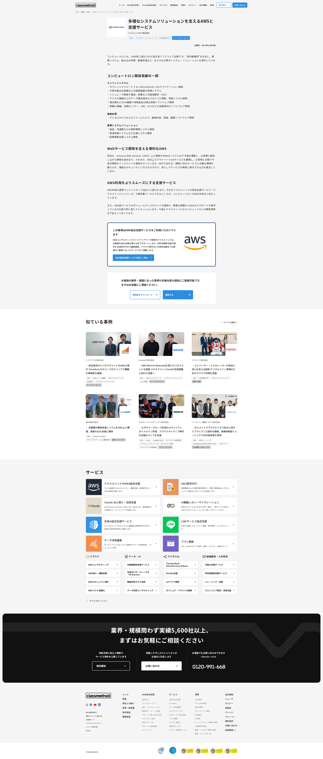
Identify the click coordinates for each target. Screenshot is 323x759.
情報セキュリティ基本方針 (94, 716)
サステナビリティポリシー (94, 723)
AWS (131, 38)
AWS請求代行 (164, 38)
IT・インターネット (181, 38)
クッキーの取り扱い (92, 727)
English (88, 730)
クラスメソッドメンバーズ (146, 38)
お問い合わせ (240, 5)
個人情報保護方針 (91, 712)
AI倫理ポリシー (90, 720)
